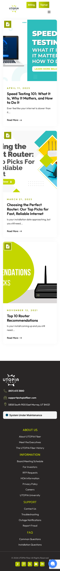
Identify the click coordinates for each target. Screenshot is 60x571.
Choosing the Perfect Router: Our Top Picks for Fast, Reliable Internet (28, 209)
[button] (52, 563)
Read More (12, 120)
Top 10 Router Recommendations (22, 318)
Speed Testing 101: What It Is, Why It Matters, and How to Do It (30, 98)
